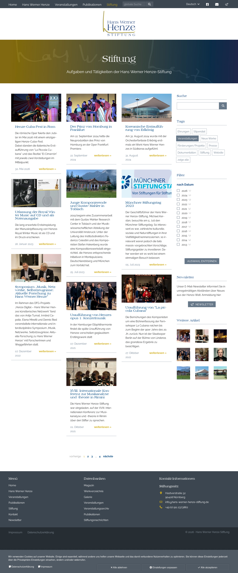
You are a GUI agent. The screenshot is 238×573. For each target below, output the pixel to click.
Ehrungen (183, 131)
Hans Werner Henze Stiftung (212, 532)
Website (218, 152)
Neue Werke (208, 138)
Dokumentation (187, 152)
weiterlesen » (47, 169)
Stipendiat (199, 131)
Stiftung (204, 152)
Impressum (46, 566)
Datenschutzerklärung (22, 566)
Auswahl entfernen (201, 261)
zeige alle (183, 159)
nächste (108, 456)
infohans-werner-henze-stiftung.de (187, 502)
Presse (213, 145)
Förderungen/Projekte (191, 145)
